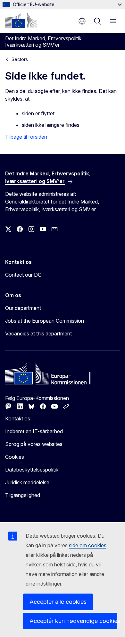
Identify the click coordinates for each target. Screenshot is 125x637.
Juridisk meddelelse (27, 482)
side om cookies (87, 545)
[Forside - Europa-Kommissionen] (21, 20)
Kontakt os (17, 418)
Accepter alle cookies (58, 601)
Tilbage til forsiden (26, 137)
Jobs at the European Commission (44, 321)
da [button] (82, 21)
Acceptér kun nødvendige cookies (73, 621)
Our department (23, 308)
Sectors (20, 59)
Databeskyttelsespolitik (31, 469)
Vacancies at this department (38, 333)
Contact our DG (23, 275)
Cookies (14, 457)
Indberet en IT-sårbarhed (34, 431)
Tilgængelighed (22, 495)
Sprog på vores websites (34, 444)
